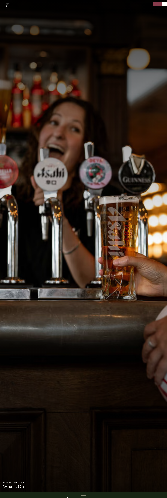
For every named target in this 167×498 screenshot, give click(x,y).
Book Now (157, 3)
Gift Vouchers (148, 3)
